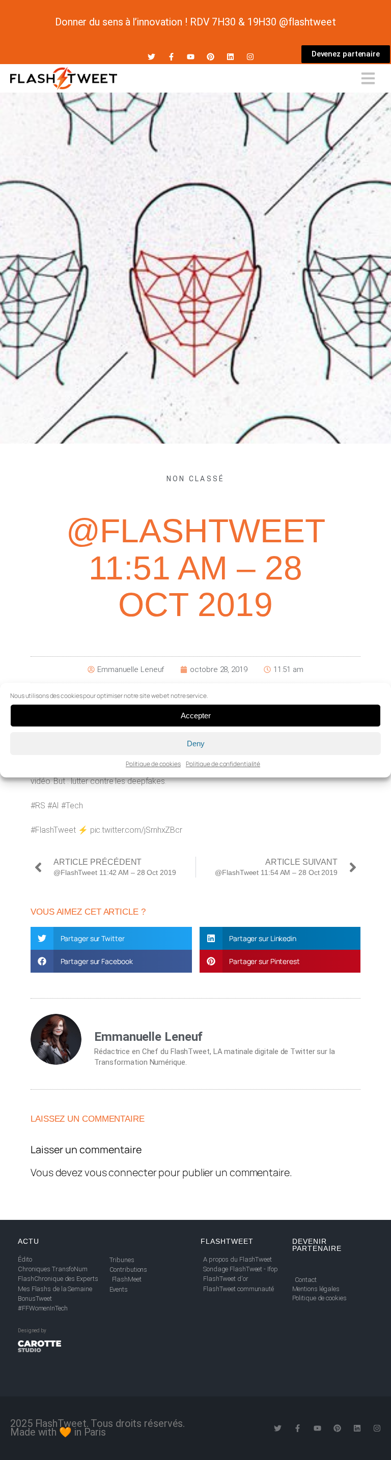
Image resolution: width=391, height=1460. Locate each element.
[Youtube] (190, 57)
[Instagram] (250, 57)
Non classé (195, 479)
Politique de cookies (153, 764)
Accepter (196, 715)
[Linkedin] (230, 57)
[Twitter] (151, 57)
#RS (38, 805)
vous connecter (121, 1172)
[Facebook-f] (171, 57)
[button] (111, 938)
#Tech (72, 805)
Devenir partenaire (317, 1244)
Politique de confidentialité (223, 764)
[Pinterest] (210, 57)
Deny (196, 743)
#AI (53, 805)
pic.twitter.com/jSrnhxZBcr (136, 830)
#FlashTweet (53, 830)
